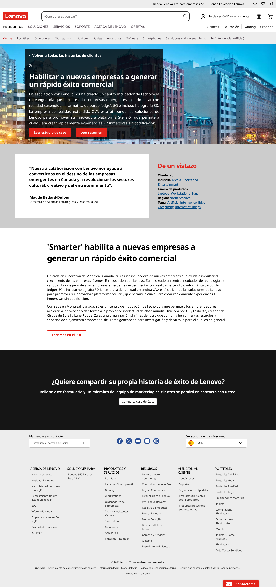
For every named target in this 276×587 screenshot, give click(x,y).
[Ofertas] (14, 38)
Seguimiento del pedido (193, 490)
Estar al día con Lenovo (156, 496)
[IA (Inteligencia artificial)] (245, 38)
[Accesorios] (123, 38)
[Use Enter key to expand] (252, 17)
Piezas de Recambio (117, 538)
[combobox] (111, 16)
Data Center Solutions (229, 550)
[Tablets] (104, 38)
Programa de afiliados (138, 573)
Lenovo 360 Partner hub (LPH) (80, 476)
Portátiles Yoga (225, 480)
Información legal (41, 511)
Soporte (184, 484)
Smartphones (113, 521)
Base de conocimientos (156, 546)
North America (180, 198)
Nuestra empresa (41, 474)
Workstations (180, 193)
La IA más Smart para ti (119, 484)
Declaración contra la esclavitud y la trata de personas (209, 568)
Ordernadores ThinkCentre (224, 521)
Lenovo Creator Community (151, 476)
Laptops (163, 193)
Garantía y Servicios (153, 535)
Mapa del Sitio (129, 568)
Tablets (220, 504)
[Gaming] (257, 26)
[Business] (220, 26)
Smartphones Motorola (230, 498)
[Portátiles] (31, 38)
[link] (271, 5)
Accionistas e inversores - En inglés (45, 488)
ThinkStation (223, 544)
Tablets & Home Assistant (225, 536)
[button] (255, 3)
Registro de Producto (155, 507)
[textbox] (217, 443)
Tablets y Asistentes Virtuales (117, 513)
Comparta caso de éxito (138, 401)
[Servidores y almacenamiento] (207, 38)
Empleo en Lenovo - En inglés (45, 519)
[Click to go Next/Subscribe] (83, 443)
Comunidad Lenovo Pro (156, 484)
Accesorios (111, 533)
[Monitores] (90, 38)
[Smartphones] (163, 38)
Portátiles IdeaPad (227, 486)
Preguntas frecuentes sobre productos (192, 498)
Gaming (110, 490)
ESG (33, 505)
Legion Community (153, 490)
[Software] (140, 38)
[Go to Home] (15, 16)
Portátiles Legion (226, 492)
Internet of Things (188, 207)
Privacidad (39, 568)
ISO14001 (37, 533)
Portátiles (111, 478)
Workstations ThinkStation (224, 511)
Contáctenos (186, 478)
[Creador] (274, 26)
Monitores (111, 527)
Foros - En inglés (152, 513)
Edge (195, 193)
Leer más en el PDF (67, 335)
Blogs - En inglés (151, 519)
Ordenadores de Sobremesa (115, 503)
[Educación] (240, 26)
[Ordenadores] (52, 38)
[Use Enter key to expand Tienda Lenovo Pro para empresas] (202, 3)
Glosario (147, 540)
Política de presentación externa (158, 568)
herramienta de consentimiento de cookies (72, 568)
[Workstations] (73, 38)
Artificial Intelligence (182, 202)
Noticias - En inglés (42, 480)
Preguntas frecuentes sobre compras (192, 507)
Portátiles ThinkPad (227, 474)
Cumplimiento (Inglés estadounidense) (44, 498)
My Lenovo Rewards (154, 502)
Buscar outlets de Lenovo (152, 527)
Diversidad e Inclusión (44, 527)
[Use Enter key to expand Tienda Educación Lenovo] (247, 3)
